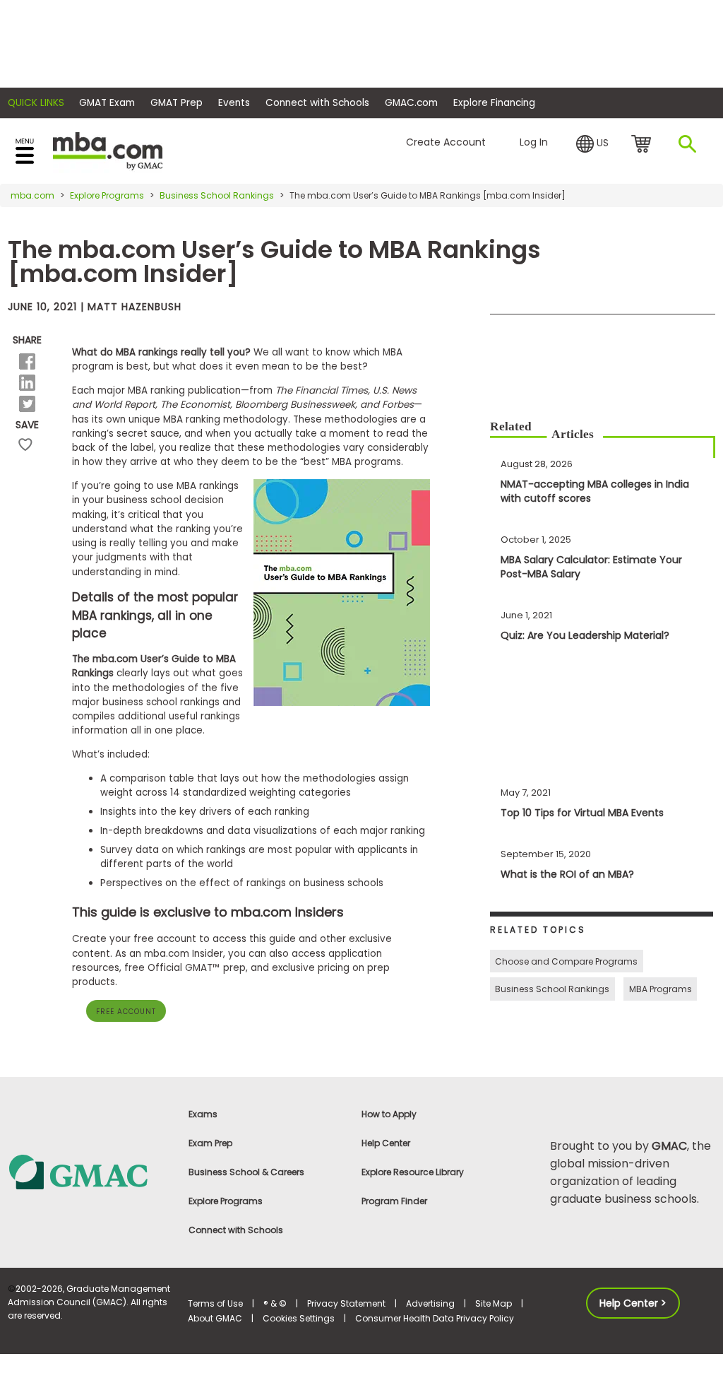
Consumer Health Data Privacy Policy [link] (434, 1318)
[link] (90, 1171)
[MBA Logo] (107, 150)
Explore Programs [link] (226, 1201)
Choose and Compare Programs (566, 961)
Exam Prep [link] (210, 1143)
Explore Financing (494, 103)
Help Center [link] (386, 1143)
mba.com (32, 195)
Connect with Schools (317, 103)
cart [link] (643, 145)
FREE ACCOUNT (126, 1011)
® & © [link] (275, 1303)
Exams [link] (203, 1114)
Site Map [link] (493, 1303)
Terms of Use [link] (215, 1303)
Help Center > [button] (633, 1303)
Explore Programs (107, 195)
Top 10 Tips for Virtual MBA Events (582, 813)
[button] (592, 143)
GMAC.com (411, 103)
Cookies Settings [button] (299, 1318)
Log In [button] (534, 142)
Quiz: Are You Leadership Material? (585, 635)
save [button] (25, 445)
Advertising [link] (430, 1303)
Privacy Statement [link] (346, 1303)
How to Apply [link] (389, 1114)
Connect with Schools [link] (236, 1230)
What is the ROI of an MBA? (567, 874)
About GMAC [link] (215, 1318)
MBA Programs (660, 989)
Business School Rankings (217, 195)
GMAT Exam (107, 103)
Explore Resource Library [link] (413, 1172)
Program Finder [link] (394, 1201)
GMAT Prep (176, 103)
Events (234, 103)
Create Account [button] (446, 142)
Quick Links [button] (36, 103)
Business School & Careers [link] (246, 1172)
